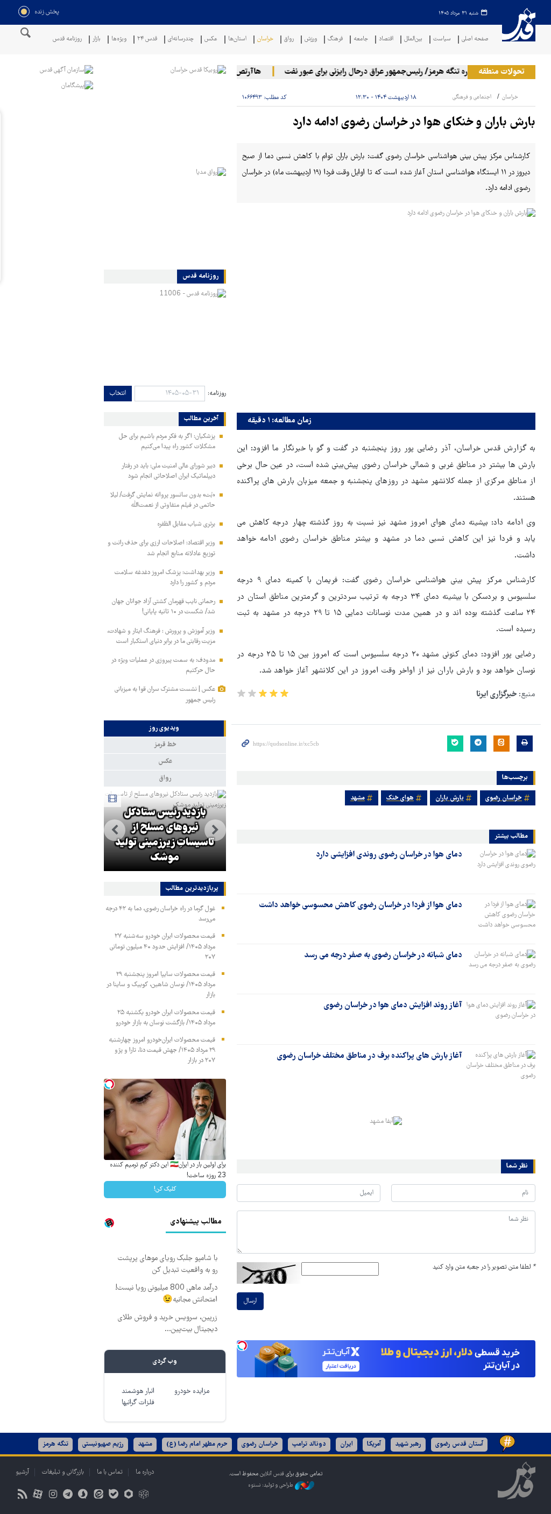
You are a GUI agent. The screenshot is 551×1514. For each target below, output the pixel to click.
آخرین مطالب (201, 419)
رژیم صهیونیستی (103, 1444)
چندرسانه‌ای (181, 40)
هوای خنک (400, 798)
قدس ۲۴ (147, 40)
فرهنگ (335, 40)
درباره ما (145, 1472)
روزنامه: (217, 393)
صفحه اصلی (475, 40)
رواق (289, 40)
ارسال (250, 1301)
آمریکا (374, 1444)
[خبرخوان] (22, 1495)
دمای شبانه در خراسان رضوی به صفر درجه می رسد (383, 955)
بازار (97, 40)
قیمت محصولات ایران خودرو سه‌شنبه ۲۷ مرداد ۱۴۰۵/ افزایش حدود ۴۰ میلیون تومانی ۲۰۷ (162, 946)
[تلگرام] (68, 1495)
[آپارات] (37, 1495)
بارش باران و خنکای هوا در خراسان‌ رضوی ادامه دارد (414, 123)
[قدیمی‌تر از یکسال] (501, 868)
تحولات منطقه (501, 72)
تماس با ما (110, 1472)
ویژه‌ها (118, 40)
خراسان (265, 40)
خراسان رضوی (503, 798)
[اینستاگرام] (52, 1495)
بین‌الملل (413, 40)
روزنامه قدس (67, 40)
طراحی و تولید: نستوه (271, 1486)
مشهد (357, 798)
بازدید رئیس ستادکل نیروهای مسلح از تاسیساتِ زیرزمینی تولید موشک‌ (164, 835)
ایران (346, 1444)
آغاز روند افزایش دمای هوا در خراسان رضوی (392, 1005)
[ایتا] (98, 1495)
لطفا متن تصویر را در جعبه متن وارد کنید (484, 1267)
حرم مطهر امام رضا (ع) (197, 1444)
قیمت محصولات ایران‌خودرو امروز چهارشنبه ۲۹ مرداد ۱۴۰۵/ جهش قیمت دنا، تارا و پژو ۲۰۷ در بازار (162, 1050)
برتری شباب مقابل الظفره (186, 524)
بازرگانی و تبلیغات (63, 1472)
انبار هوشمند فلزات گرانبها (138, 1397)
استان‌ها (237, 40)
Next (114, 830)
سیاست (442, 40)
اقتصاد (386, 40)
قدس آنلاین (518, 31)
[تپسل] (242, 1345)
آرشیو (22, 1472)
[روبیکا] (144, 1495)
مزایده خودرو (191, 1391)
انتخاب (118, 393)
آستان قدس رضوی (459, 1444)
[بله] (113, 1495)
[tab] (165, 728)
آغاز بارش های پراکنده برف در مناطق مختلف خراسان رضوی (369, 1056)
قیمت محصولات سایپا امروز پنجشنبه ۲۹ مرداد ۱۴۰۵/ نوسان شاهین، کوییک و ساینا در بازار (160, 985)
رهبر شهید (408, 1444)
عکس (210, 40)
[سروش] (83, 1495)
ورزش (311, 40)
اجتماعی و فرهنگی (472, 97)
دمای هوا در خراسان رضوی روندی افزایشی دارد (389, 855)
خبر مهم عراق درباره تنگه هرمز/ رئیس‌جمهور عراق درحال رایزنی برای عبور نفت (415, 72)
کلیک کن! (165, 1189)
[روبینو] (128, 1495)
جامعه (361, 40)
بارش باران (449, 798)
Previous (215, 830)
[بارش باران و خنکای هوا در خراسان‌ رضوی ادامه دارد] (386, 307)
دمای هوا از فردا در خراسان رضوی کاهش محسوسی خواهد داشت (360, 905)
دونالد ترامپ (309, 1444)
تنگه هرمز (55, 1444)
